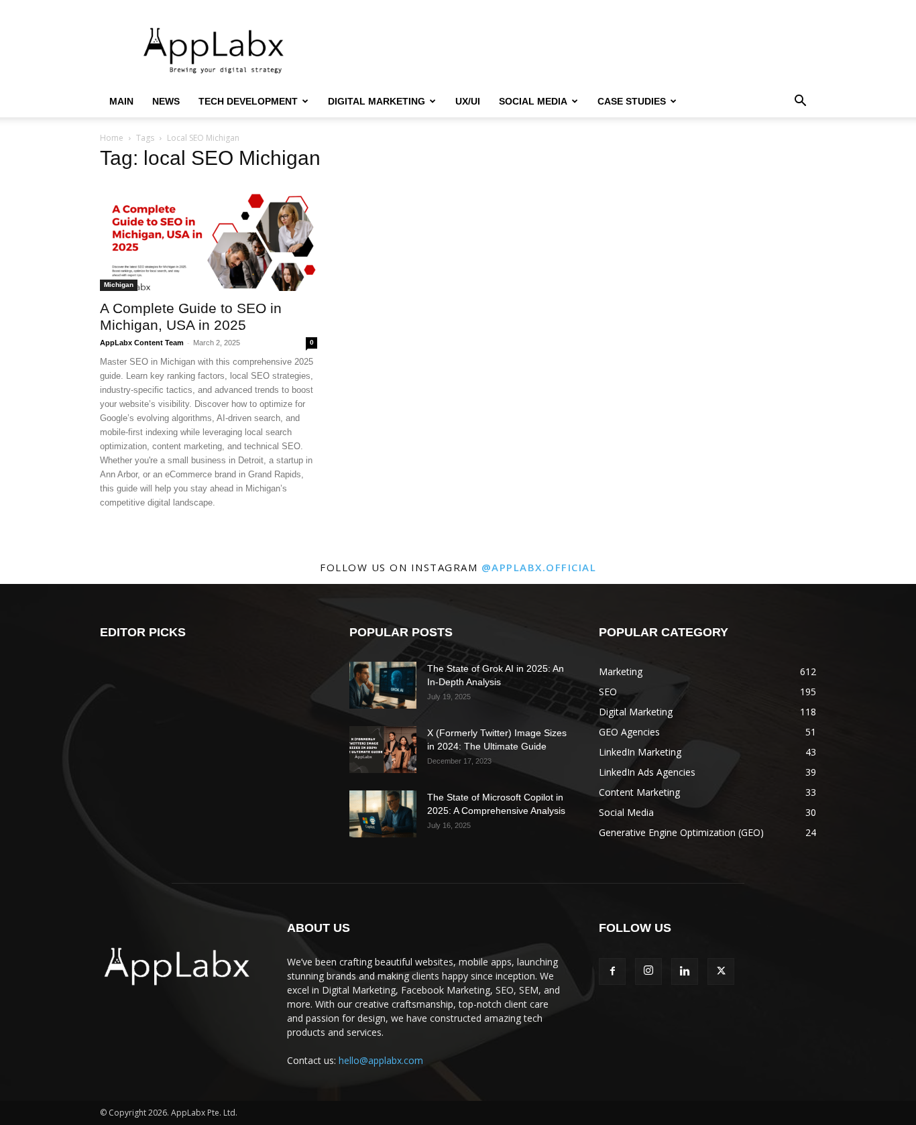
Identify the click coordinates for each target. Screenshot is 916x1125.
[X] (720, 971)
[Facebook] (612, 971)
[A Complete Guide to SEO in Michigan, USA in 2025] (208, 237)
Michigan (118, 284)
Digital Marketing (376, 101)
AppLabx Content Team (142, 343)
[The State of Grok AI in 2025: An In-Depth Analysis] (382, 685)
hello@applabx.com (381, 1060)
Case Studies (631, 101)
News (166, 101)
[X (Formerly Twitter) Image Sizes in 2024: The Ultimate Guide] (382, 749)
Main (121, 101)
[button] (800, 102)
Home (111, 137)
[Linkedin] (684, 971)
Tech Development (248, 101)
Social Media (533, 101)
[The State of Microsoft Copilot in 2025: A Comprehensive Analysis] (382, 813)
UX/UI (467, 101)
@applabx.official (539, 567)
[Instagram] (648, 971)
